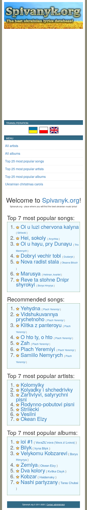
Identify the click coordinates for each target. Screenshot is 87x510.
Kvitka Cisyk (56, 471)
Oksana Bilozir (70, 262)
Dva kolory (33, 470)
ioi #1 (27, 441)
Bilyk (26, 447)
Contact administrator (56, 504)
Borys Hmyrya (45, 285)
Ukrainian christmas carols (24, 184)
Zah (25, 342)
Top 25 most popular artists (24, 168)
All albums (12, 153)
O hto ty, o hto (36, 336)
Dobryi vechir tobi (41, 255)
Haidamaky (47, 477)
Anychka (53, 238)
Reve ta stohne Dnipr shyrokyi (42, 282)
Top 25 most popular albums (25, 176)
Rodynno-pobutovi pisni (47, 404)
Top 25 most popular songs (24, 161)
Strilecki (21, 232)
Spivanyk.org (60, 199)
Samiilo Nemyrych (42, 354)
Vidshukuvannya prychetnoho (37, 316)
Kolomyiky (32, 384)
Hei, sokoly (33, 237)
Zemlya (29, 464)
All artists (11, 145)
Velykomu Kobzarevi (44, 453)
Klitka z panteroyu (41, 324)
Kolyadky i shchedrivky (47, 389)
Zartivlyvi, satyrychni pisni (42, 396)
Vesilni (28, 413)
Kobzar (29, 476)
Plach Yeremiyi (51, 309)
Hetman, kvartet (51, 274)
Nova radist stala (40, 261)
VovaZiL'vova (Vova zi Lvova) (55, 442)
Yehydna (30, 308)
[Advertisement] (43, 74)
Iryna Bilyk (41, 448)
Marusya (30, 273)
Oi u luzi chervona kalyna (50, 226)
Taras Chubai (69, 483)
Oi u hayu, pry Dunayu (46, 243)
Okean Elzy (34, 418)
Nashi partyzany (39, 481)
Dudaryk (68, 256)
